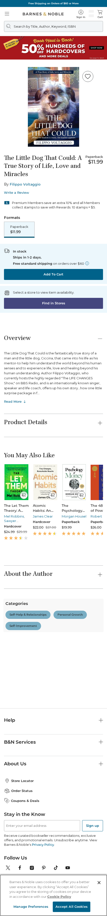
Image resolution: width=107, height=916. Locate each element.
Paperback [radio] (19, 229)
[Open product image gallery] (53, 107)
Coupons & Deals (25, 834)
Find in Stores (53, 303)
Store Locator (22, 814)
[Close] (99, 882)
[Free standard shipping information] (87, 263)
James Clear (43, 516)
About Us (15, 797)
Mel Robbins (14, 516)
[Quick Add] (24, 495)
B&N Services (20, 775)
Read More (13, 401)
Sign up (92, 859)
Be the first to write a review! (53, 679)
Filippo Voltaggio (25, 184)
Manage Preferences (30, 907)
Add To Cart (53, 274)
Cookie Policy (59, 897)
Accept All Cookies (71, 907)
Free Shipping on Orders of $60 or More (53, 3)
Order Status (22, 824)
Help (9, 753)
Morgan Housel (74, 516)
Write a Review (16, 193)
